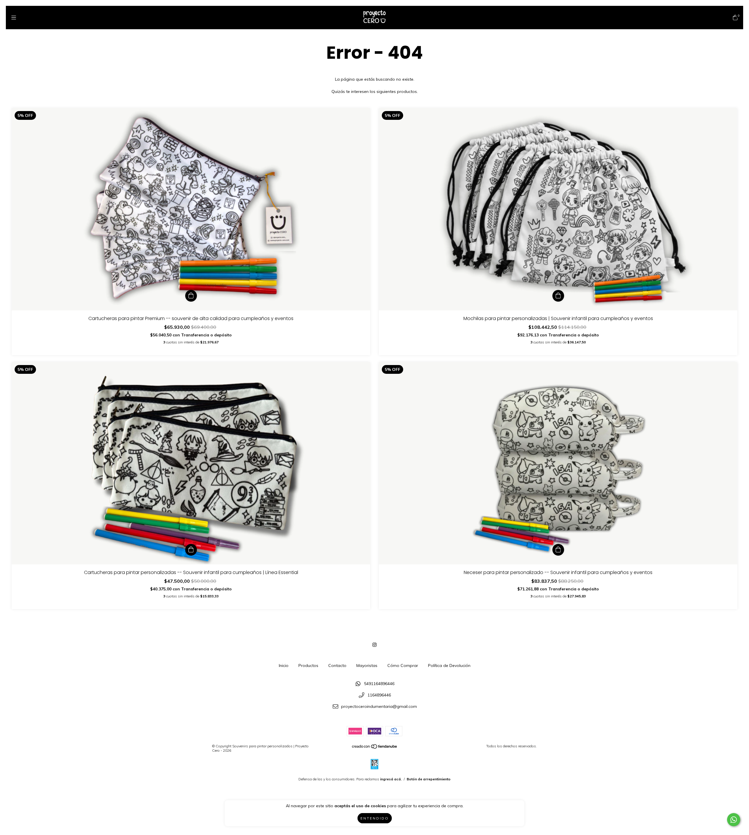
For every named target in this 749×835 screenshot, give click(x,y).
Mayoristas (366, 665)
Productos (308, 665)
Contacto (337, 665)
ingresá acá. (391, 779)
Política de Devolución (449, 665)
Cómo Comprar (402, 665)
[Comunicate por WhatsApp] (733, 819)
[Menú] (13, 17)
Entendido (374, 818)
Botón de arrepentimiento (429, 779)
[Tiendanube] (374, 748)
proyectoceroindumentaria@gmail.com (379, 706)
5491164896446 (379, 684)
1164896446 (379, 695)
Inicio (283, 665)
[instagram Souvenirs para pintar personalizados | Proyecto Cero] (374, 644)
